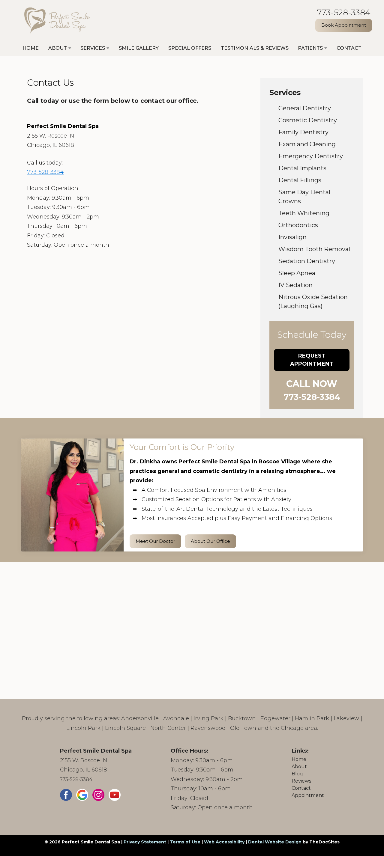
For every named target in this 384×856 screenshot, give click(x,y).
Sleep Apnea (296, 273)
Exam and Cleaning (307, 144)
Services (92, 48)
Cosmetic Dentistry (307, 120)
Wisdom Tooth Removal (314, 249)
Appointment (308, 795)
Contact (349, 48)
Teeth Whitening (303, 213)
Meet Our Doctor (155, 541)
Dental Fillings (299, 180)
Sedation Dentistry (306, 261)
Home (30, 48)
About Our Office (210, 541)
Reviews (301, 781)
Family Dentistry (303, 132)
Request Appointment (311, 359)
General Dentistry (304, 108)
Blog (297, 774)
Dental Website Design (275, 842)
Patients (310, 48)
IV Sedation (295, 285)
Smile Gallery (139, 48)
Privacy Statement (145, 842)
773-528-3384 (343, 12)
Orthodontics (298, 225)
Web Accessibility (224, 842)
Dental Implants (302, 168)
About (57, 48)
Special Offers (189, 48)
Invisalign (292, 237)
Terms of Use (185, 842)
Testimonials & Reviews (255, 48)
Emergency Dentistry (310, 156)
